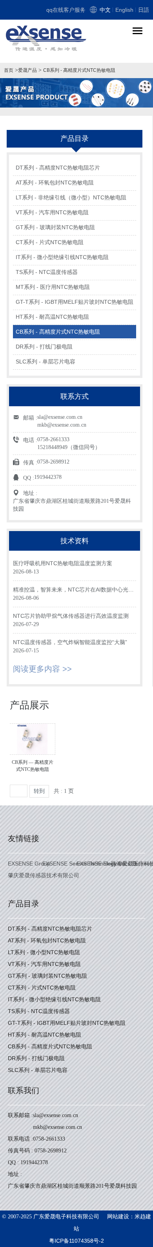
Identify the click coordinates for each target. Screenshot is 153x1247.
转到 (39, 791)
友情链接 (23, 838)
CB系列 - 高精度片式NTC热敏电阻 (79, 70)
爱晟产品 (27, 70)
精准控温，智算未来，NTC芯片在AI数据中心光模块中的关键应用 (73, 590)
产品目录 (23, 903)
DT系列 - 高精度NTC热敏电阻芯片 (58, 167)
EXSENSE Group (29, 863)
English (124, 10)
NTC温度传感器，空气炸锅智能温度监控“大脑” (70, 642)
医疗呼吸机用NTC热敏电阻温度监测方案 (62, 563)
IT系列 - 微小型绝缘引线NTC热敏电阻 (62, 257)
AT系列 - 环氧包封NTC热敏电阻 (55, 182)
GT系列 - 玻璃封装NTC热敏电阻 (55, 227)
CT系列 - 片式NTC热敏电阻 (50, 242)
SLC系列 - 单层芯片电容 (45, 361)
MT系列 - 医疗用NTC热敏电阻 (53, 287)
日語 (143, 10)
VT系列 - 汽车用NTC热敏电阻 (52, 212)
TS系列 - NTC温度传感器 (47, 272)
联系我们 (23, 1090)
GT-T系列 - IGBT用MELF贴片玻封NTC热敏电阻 (74, 302)
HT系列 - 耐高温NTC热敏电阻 (52, 317)
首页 (8, 70)
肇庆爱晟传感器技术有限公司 (43, 875)
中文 (105, 10)
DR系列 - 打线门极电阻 (44, 346)
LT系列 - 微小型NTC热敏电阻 (44, 952)
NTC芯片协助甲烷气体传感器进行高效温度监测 (71, 616)
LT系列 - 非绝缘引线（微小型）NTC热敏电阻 (71, 197)
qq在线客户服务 (66, 10)
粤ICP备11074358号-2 (76, 1241)
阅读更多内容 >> (42, 669)
